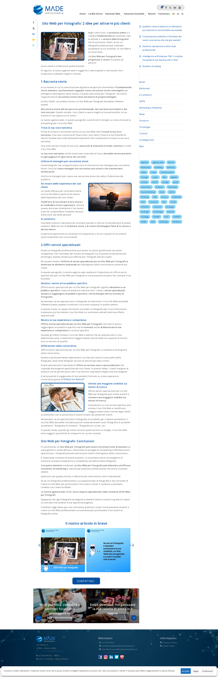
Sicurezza (144, 120)
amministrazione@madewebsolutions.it (120, 649)
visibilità (176, 216)
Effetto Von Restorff (74, 379)
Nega (195, 671)
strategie (145, 212)
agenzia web (158, 162)
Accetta (185, 671)
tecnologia (158, 212)
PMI (155, 197)
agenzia (144, 162)
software (145, 207)
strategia (170, 207)
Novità (151, 13)
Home (83, 13)
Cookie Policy (168, 646)
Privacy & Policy (169, 642)
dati (164, 177)
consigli (144, 177)
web (153, 222)
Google (165, 182)
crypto (155, 177)
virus (167, 216)
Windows (177, 222)
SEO (143, 202)
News (142, 114)
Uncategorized (146, 140)
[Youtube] (180, 7)
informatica (146, 187)
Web (141, 146)
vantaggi (144, 216)
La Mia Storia (95, 13)
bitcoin (171, 162)
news (162, 192)
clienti (143, 172)
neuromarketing (148, 192)
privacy (165, 197)
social (173, 202)
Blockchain (144, 88)
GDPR (142, 101)
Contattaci (164, 13)
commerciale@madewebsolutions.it (118, 646)
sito (164, 202)
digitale (174, 177)
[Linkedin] (175, 7)
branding (158, 167)
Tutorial (143, 133)
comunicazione (167, 172)
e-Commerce (145, 94)
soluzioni (157, 207)
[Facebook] (166, 7)
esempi (144, 182)
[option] (62, 550)
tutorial (171, 212)
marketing (172, 187)
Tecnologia (144, 127)
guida (175, 182)
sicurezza (154, 202)
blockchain (145, 167)
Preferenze (207, 671)
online (171, 192)
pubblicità (176, 197)
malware (159, 187)
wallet (143, 222)
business (171, 167)
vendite (156, 216)
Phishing (144, 197)
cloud (153, 172)
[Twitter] (170, 7)
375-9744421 (108, 642)
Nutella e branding (151, 66)
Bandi (142, 82)
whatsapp (164, 222)
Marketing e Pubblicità (150, 107)
